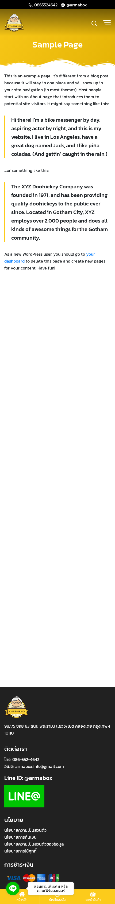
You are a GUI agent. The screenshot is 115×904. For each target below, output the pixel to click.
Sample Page (58, 44)
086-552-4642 (25, 759)
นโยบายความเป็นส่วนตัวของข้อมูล (34, 844)
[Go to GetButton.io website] (12, 898)
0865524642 (46, 5)
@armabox (76, 5)
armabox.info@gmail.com (39, 766)
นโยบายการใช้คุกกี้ (20, 851)
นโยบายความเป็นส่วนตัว (25, 830)
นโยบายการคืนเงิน (20, 837)
